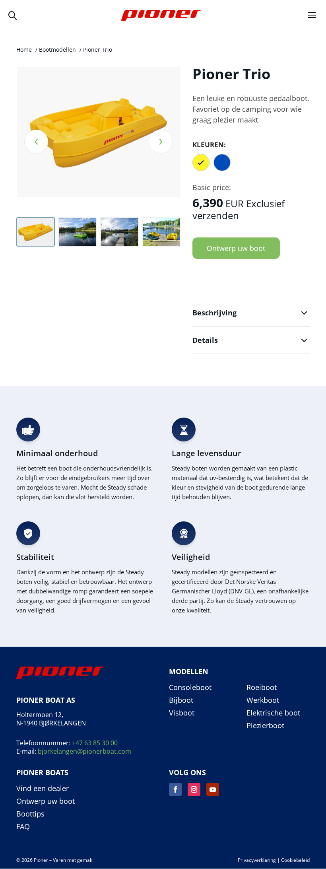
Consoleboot (190, 687)
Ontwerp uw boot (236, 248)
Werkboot (262, 700)
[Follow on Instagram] (194, 789)
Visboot (181, 713)
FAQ (23, 826)
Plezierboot (265, 725)
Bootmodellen (57, 49)
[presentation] (36, 142)
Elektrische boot (273, 713)
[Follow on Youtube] (212, 789)
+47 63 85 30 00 (95, 743)
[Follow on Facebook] (175, 789)
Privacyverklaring (257, 860)
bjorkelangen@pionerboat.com (84, 751)
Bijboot (181, 700)
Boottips (30, 814)
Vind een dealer (42, 788)
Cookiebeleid (295, 860)
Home (24, 49)
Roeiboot (261, 687)
